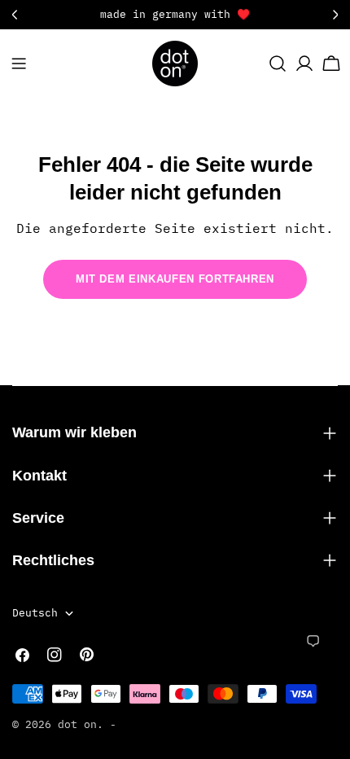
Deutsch (35, 613)
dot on (77, 724)
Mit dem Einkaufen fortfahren (175, 279)
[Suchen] (277, 63)
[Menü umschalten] (18, 63)
